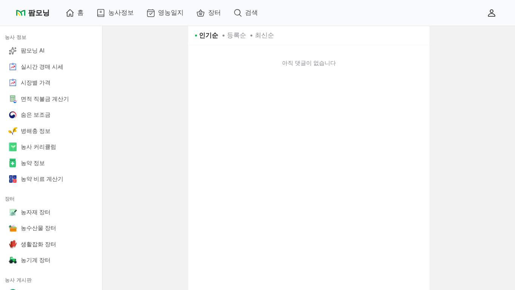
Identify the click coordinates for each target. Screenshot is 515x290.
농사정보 (121, 12)
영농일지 (171, 12)
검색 (251, 12)
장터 (214, 12)
